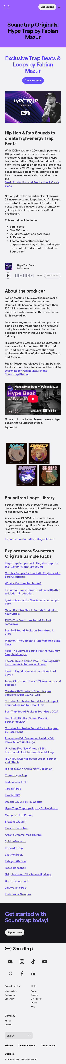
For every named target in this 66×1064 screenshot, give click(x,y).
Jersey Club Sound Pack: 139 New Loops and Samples (33, 682)
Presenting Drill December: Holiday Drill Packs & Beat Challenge (29, 740)
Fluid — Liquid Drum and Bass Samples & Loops (30, 672)
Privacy (9, 1045)
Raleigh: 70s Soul (15, 861)
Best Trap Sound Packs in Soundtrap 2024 (31, 711)
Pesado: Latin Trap (16, 828)
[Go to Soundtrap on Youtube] (45, 961)
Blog (33, 1006)
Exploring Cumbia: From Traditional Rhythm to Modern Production (32, 591)
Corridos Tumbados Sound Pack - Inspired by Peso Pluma (31, 729)
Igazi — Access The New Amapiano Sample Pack (32, 601)
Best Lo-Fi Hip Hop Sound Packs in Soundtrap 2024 (27, 719)
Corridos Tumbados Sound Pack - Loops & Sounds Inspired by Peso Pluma (31, 703)
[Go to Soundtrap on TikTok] (33, 961)
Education (9, 999)
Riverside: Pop (14, 847)
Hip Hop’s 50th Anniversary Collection (28, 768)
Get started (47, 6)
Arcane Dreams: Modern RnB (23, 834)
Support (35, 991)
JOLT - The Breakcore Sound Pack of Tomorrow (28, 622)
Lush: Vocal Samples (18, 894)
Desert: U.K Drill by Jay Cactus (23, 801)
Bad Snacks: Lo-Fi (16, 781)
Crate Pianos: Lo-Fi (17, 880)
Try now (9, 427)
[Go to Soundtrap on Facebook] (22, 973)
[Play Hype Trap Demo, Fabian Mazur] (8, 275)
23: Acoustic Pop (15, 887)
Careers (8, 1024)
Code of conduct (27, 1045)
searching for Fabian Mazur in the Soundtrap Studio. (26, 372)
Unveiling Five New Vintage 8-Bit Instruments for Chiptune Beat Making (29, 750)
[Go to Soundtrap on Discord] (10, 961)
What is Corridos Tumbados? (23, 583)
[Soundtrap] (19, 949)
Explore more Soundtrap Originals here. (30, 538)
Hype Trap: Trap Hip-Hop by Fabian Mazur (31, 808)
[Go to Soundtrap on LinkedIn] (33, 973)
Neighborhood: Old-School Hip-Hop (28, 874)
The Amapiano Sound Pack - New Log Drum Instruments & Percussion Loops (32, 662)
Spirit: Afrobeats (15, 841)
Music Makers (11, 991)
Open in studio (33, 80)
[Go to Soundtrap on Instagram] (22, 961)
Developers (36, 999)
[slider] (24, 275)
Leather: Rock (14, 854)
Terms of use (48, 1045)
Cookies (9, 1053)
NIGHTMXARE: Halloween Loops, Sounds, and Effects (31, 760)
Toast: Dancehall (15, 867)
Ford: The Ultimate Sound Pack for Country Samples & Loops (32, 652)
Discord (34, 995)
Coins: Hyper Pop (16, 775)
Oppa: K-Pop (13, 788)
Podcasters (10, 995)
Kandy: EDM (12, 795)
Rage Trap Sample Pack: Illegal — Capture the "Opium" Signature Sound (31, 564)
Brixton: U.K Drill (15, 821)
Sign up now (14, 932)
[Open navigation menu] (59, 7)
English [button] (10, 1035)
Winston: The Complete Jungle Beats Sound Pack (32, 642)
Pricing (34, 1002)
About (8, 1020)
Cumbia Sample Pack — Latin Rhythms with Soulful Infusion (32, 574)
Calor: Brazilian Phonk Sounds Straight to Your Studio (31, 611)
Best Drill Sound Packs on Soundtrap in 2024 (29, 632)
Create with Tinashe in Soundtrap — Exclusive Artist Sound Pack (28, 692)
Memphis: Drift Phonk (18, 814)
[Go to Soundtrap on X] (10, 973)
